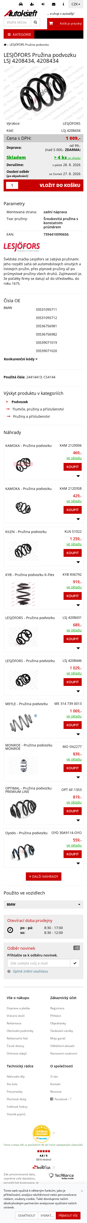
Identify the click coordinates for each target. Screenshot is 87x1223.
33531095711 (46, 309)
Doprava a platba (18, 1008)
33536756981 (46, 326)
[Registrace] (32, 4)
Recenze (56, 1091)
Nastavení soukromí (63, 1053)
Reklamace (14, 1023)
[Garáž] (21, 4)
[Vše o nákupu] (64, 4)
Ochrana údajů (17, 1053)
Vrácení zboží (16, 1016)
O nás (54, 1076)
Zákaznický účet (63, 997)
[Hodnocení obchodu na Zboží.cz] (43, 1168)
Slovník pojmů (16, 1114)
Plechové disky (16, 1099)
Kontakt (55, 1084)
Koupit (72, 466)
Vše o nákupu (18, 997)
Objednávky (58, 1023)
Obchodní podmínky (20, 1031)
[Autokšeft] (5, 44)
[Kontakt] (54, 4)
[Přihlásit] (43, 4)
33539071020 (46, 350)
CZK (75, 4)
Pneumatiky (14, 1091)
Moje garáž (57, 1038)
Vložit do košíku (60, 185)
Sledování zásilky (61, 1031)
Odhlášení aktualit (62, 1046)
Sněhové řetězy (17, 1106)
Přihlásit (55, 1016)
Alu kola (12, 1084)
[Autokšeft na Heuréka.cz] (43, 1133)
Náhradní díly (16, 1076)
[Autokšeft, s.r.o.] (20, 13)
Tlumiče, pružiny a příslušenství (38, 409)
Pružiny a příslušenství (31, 416)
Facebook (61, 1099)
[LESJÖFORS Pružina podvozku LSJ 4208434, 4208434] (43, 93)
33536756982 (46, 334)
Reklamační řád (17, 1038)
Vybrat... (47, 1216)
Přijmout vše (68, 1216)
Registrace (57, 1008)
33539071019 (46, 342)
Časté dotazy (15, 1046)
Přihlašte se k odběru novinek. (32, 955)
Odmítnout (27, 1216)
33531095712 (46, 317)
